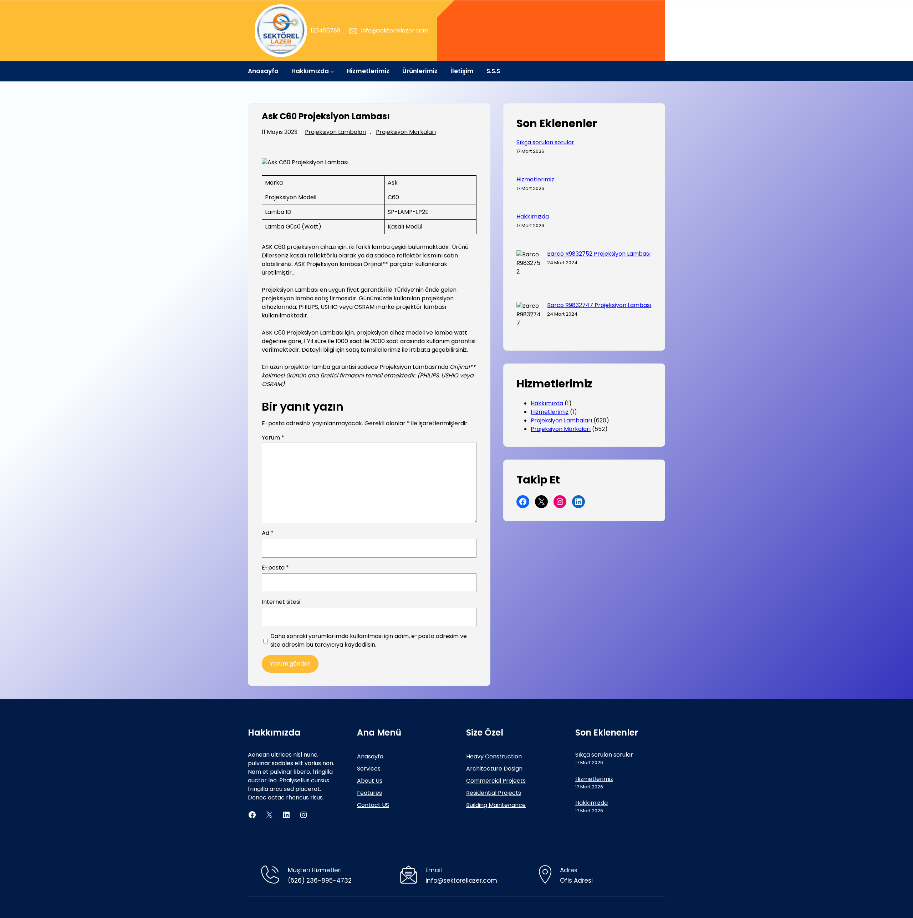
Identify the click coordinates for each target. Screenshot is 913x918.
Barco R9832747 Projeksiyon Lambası (599, 305)
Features (369, 793)
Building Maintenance (496, 805)
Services (369, 768)
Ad (268, 533)
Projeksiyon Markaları (406, 132)
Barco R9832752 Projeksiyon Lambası (599, 253)
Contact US (373, 805)
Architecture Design (494, 768)
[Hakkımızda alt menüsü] (332, 71)
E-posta (275, 567)
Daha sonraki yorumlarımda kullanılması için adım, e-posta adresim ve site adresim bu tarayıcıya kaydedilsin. (368, 640)
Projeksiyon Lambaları (335, 132)
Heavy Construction (494, 756)
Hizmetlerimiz (535, 179)
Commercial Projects (496, 781)
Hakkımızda (532, 216)
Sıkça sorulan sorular (545, 142)
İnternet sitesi (281, 602)
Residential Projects (493, 793)
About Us (369, 781)
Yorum (273, 437)
